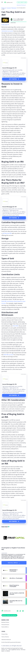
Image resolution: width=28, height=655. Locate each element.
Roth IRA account (8, 354)
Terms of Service (5, 636)
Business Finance (5, 622)
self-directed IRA (7, 233)
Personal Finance (5, 624)
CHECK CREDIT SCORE (22, 2)
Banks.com (3, 7)
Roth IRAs (15, 326)
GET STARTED (13, 79)
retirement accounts (7, 31)
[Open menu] (2, 2)
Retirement (14, 7)
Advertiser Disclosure (6, 639)
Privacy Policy (4, 634)
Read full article (14, 563)
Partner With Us (5, 627)
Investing (9, 7)
